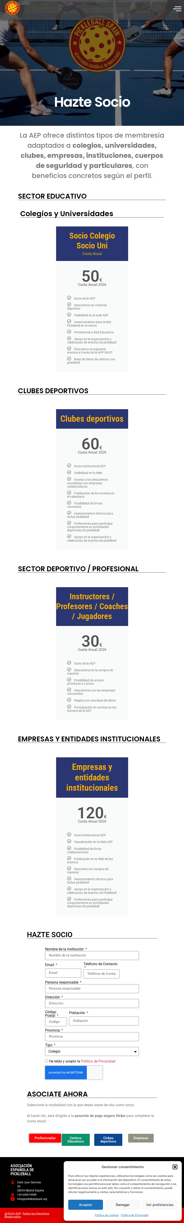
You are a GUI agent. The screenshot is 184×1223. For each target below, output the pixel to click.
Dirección (53, 997)
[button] (175, 1167)
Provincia (53, 1030)
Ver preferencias (159, 1205)
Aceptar (85, 1205)
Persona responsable (62, 982)
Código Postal (50, 1013)
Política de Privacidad (134, 1215)
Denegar (123, 1205)
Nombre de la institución (65, 949)
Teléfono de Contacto (100, 964)
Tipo (49, 1045)
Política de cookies (107, 1215)
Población (77, 1013)
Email (50, 965)
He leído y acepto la (82, 1061)
